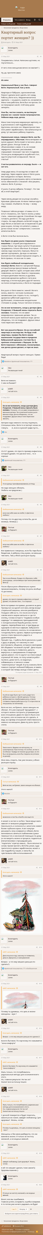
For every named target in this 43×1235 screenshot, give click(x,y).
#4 (41, 447)
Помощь (31, 1232)
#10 (40, 739)
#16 (40, 1028)
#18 (40, 1096)
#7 (41, 536)
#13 (40, 868)
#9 (41, 687)
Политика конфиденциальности (14, 1232)
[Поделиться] (37, 56)
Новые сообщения (8, 24)
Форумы (7, 20)
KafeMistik (7, 1226)
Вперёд (22, 1209)
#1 (41, 56)
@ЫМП (4, 451)
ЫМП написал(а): (9, 952)
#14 (40, 947)
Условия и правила (22, 1229)
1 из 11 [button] (14, 1209)
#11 (40, 777)
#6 (41, 505)
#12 (40, 809)
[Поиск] (39, 20)
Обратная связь (7, 1229)
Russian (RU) (19, 1226)
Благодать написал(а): (11, 402)
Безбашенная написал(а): (12, 480)
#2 (41, 377)
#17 (40, 1058)
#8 (41, 570)
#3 (41, 397)
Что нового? (20, 20)
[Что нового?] (34, 20)
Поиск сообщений (24, 24)
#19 (40, 1153)
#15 (40, 984)
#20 (40, 1185)
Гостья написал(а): (9, 782)
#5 (41, 475)
